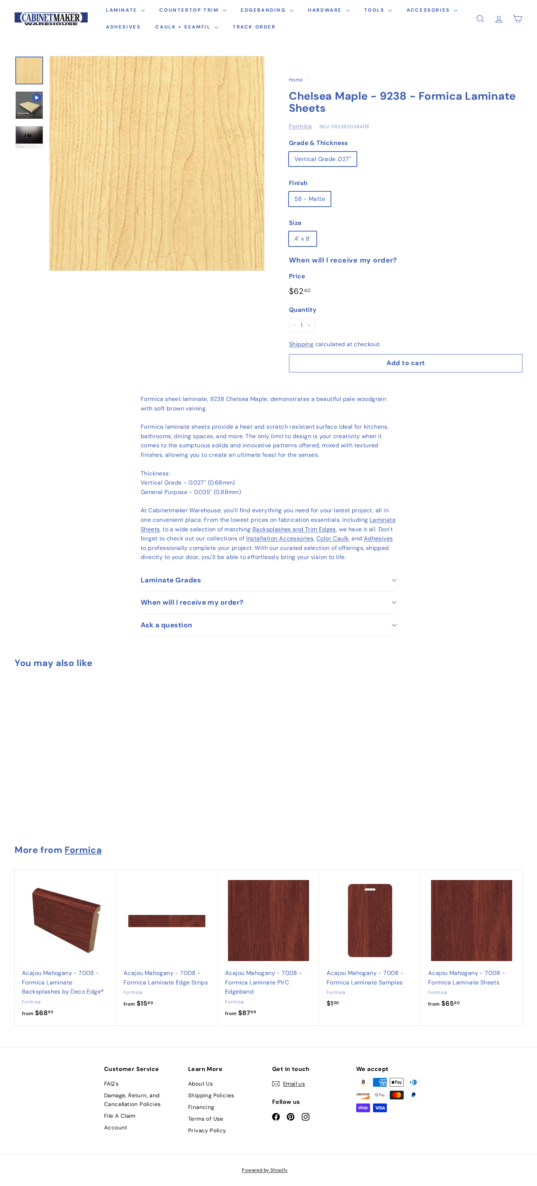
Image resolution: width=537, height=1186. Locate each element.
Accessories (429, 10)
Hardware (326, 10)
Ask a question (167, 625)
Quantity (302, 310)
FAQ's (111, 1083)
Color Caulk (332, 538)
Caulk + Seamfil (184, 27)
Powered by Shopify (264, 1170)
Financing (201, 1107)
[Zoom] (157, 163)
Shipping (301, 344)
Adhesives (123, 27)
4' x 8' (302, 238)
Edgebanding (264, 10)
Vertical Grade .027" (322, 159)
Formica (300, 126)
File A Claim (120, 1116)
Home (296, 80)
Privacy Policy (207, 1130)
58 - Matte (309, 199)
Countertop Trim (190, 10)
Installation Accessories (280, 538)
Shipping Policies (211, 1095)
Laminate (122, 10)
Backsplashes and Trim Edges (294, 529)
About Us (200, 1083)
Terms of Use (206, 1118)
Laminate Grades (171, 580)
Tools (375, 10)
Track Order (254, 27)
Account (115, 1127)
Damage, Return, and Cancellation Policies (132, 1100)
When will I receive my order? (192, 602)
